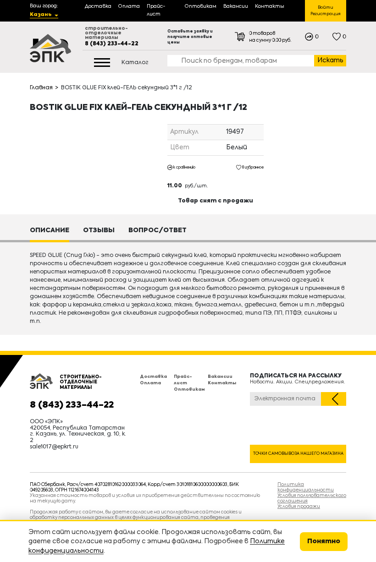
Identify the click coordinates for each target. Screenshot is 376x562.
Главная (41, 88)
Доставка (153, 377)
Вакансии (220, 377)
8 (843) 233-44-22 (111, 44)
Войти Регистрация (325, 10)
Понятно (323, 541)
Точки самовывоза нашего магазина (298, 454)
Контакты (222, 383)
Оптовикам (189, 389)
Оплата (150, 383)
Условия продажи (298, 506)
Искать (330, 60)
